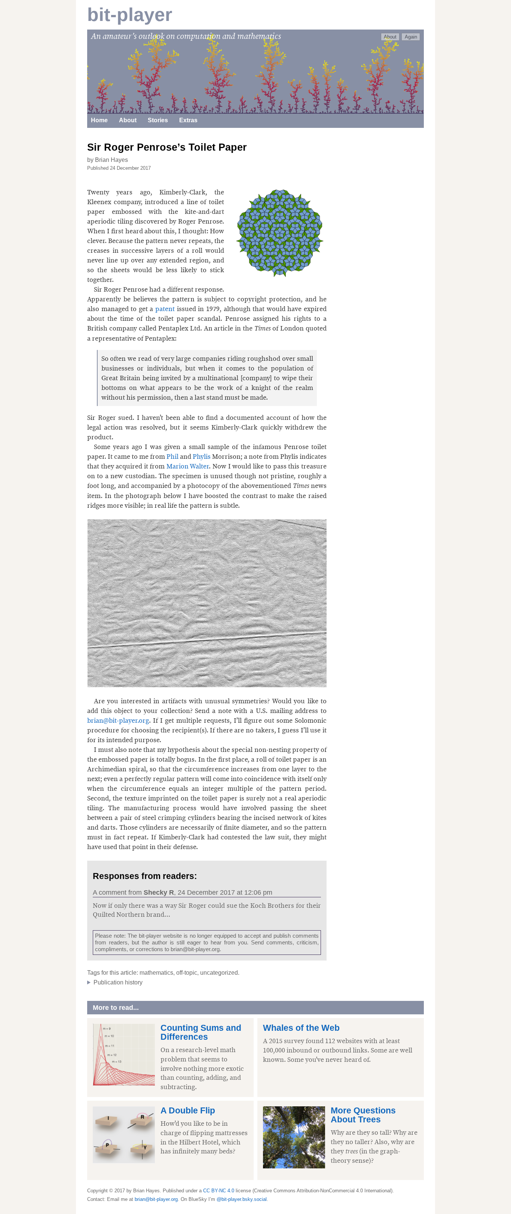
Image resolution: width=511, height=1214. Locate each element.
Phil (172, 456)
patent (165, 308)
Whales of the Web (301, 1028)
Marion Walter (187, 466)
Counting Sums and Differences (200, 1032)
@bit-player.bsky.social (242, 1199)
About (390, 37)
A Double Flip (187, 1110)
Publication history (118, 982)
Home (99, 120)
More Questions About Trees (363, 1115)
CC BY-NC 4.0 (218, 1190)
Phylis (202, 456)
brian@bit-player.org (118, 720)
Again (411, 37)
